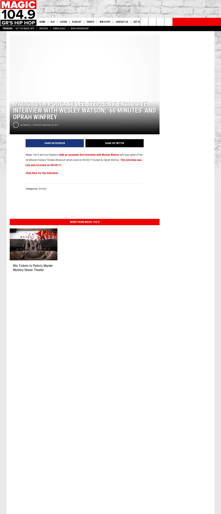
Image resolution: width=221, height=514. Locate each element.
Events (90, 22)
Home (42, 22)
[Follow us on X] (168, 22)
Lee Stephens (25, 125)
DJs (53, 22)
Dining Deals (59, 28)
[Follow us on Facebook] (160, 22)
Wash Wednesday (80, 28)
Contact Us (122, 22)
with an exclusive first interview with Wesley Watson (89, 154)
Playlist (76, 22)
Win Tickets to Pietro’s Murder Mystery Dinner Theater (33, 268)
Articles (43, 188)
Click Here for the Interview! (42, 173)
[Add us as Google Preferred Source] (152, 22)
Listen (63, 22)
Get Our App (139, 22)
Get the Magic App (25, 28)
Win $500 (43, 28)
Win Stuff (105, 22)
